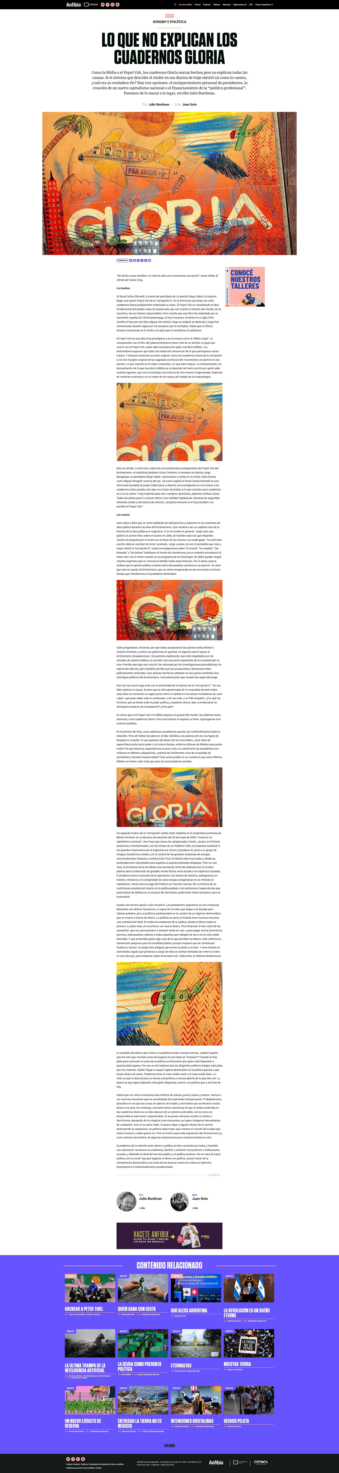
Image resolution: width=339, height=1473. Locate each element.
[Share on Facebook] (134, 260)
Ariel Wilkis (126, 1374)
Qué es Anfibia (117, 1464)
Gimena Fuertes (234, 1426)
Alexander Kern (128, 1314)
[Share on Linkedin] (145, 260)
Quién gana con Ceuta (137, 1309)
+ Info (142, 1208)
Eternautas (181, 1366)
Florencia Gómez (129, 1431)
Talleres (216, 4)
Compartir (122, 260)
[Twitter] (103, 5)
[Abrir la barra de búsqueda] (175, 4)
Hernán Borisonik (76, 1431)
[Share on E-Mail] (149, 260)
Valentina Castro (182, 1426)
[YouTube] (117, 5)
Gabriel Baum (104, 1376)
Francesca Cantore (79, 1378)
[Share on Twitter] (130, 260)
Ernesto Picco (180, 1316)
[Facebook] (108, 5)
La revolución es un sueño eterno (247, 1313)
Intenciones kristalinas (192, 1421)
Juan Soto (189, 104)
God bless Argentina (189, 1311)
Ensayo (123, 1276)
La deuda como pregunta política (139, 1366)
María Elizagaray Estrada (148, 1374)
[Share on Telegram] (142, 260)
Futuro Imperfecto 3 (264, 4)
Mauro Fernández (235, 1369)
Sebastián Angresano (151, 1314)
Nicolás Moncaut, (90, 1376)
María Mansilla (193, 1371)
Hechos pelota (236, 1421)
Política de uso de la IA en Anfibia (80, 1468)
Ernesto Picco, (181, 1371)
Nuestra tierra (237, 1364)
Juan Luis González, (77, 1314)
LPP (251, 4)
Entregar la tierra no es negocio (139, 1423)
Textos (198, 4)
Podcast (207, 4)
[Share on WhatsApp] (138, 260)
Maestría (227, 4)
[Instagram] (112, 5)
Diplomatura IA (239, 4)
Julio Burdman (159, 104)
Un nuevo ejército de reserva (83, 1423)
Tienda (98, 1468)
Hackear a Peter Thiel (84, 1309)
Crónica (71, 1276)
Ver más (169, 1446)
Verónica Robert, (76, 1376)
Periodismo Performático (99, 1464)
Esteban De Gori (234, 1321)
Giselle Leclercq (93, 1314)
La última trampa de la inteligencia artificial (85, 1368)
